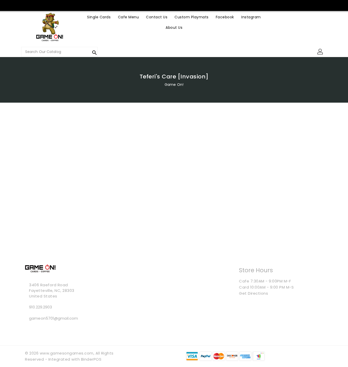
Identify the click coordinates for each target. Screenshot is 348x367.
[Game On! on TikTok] (135, 5)
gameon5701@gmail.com (53, 318)
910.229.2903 (40, 307)
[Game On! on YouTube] (115, 5)
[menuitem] (99, 17)
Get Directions (253, 293)
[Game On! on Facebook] (96, 5)
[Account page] (320, 52)
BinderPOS (91, 359)
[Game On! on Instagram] (105, 5)
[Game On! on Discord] (125, 5)
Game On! (174, 84)
